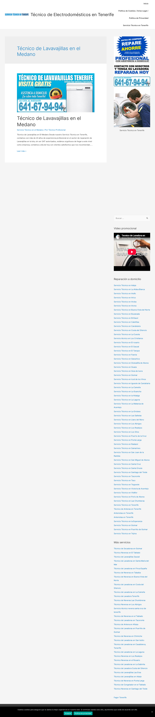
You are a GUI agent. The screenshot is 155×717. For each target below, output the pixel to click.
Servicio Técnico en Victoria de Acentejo (131, 488)
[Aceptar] (152, 712)
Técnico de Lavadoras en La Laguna (129, 652)
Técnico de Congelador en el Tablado (130, 684)
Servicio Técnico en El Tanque (127, 351)
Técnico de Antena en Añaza (126, 624)
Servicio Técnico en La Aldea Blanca (129, 289)
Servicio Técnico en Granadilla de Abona (131, 363)
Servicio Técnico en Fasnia (125, 355)
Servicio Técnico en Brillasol (126, 318)
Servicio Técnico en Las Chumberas (129, 501)
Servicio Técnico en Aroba (125, 302)
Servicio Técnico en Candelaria (127, 326)
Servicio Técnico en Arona (125, 306)
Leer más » (21, 151)
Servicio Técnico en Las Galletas (128, 415)
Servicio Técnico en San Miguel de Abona (131, 460)
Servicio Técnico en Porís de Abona (129, 497)
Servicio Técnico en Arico (125, 297)
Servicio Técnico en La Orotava (127, 411)
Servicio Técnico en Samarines (127, 448)
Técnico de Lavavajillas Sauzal (127, 557)
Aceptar (68, 713)
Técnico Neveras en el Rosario (127, 660)
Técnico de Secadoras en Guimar (128, 548)
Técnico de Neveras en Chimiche (128, 636)
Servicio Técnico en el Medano (30, 130)
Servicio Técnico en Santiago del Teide (130, 472)
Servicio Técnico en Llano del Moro (129, 420)
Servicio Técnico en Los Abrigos (127, 424)
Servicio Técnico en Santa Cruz (127, 464)
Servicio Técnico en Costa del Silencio (130, 330)
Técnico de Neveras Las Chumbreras (129, 600)
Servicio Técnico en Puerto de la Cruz (130, 436)
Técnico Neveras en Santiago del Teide (130, 689)
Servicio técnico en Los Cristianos (128, 338)
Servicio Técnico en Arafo (125, 293)
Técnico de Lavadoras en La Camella (129, 592)
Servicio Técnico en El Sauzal (126, 346)
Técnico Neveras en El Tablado (127, 552)
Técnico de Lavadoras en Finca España (130, 568)
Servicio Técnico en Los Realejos (128, 428)
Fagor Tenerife (120, 697)
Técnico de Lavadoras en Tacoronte (129, 620)
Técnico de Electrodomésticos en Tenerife (72, 14)
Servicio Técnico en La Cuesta (127, 334)
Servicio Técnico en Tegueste (126, 484)
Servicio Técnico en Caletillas (126, 322)
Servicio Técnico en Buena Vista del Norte (132, 310)
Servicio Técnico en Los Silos (126, 432)
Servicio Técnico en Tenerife (135, 25)
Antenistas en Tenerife (123, 513)
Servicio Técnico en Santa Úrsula (128, 468)
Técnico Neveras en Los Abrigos (128, 604)
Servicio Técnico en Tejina (125, 533)
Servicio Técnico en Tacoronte (127, 476)
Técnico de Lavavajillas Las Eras (127, 672)
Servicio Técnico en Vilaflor (125, 492)
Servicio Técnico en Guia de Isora (128, 371)
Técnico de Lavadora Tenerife (126, 596)
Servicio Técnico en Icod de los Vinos (130, 379)
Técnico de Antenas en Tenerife (127, 509)
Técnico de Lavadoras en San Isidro (129, 640)
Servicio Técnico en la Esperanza (128, 521)
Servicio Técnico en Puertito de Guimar (131, 529)
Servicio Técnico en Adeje (125, 285)
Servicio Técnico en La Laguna (127, 400)
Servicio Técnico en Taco (124, 480)
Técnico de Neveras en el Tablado (128, 616)
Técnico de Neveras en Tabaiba (127, 572)
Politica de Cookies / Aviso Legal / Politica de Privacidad (133, 14)
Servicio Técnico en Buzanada (127, 314)
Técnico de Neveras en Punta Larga (129, 680)
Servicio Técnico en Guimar (125, 375)
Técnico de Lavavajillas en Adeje (128, 676)
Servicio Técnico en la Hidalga (127, 395)
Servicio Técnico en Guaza (125, 367)
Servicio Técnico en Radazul (126, 444)
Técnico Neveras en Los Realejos (128, 656)
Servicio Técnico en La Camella (127, 387)
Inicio (146, 3)
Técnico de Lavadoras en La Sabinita (129, 664)
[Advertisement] (132, 173)
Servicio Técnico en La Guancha (127, 391)
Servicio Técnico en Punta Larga (127, 440)
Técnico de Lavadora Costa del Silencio (130, 668)
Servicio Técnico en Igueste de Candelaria (132, 383)
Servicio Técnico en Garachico (127, 359)
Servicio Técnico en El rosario (126, 342)
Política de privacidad (83, 713)
